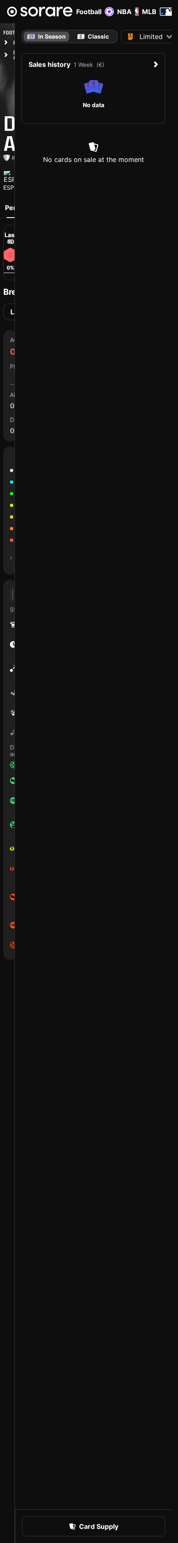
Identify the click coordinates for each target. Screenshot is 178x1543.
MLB (149, 11)
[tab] (93, 36)
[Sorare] (40, 12)
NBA (124, 11)
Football (88, 11)
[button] (93, 1526)
